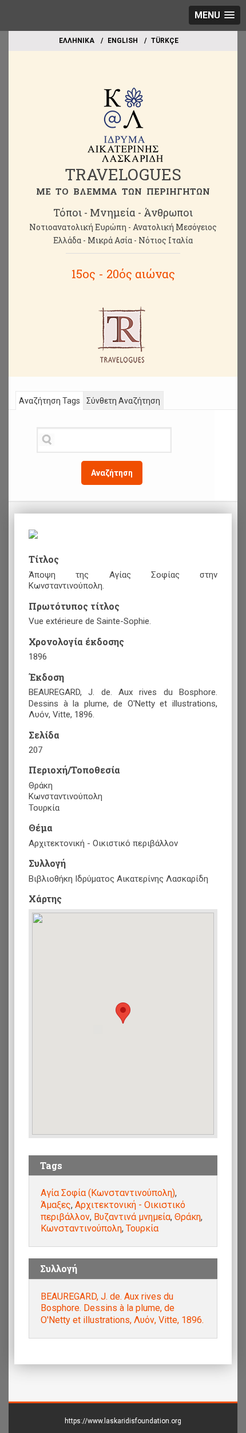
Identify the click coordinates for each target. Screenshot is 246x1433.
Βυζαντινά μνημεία (132, 1216)
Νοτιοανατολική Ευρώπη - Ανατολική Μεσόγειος (123, 227)
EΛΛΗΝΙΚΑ (76, 41)
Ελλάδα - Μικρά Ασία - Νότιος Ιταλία (123, 240)
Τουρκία (142, 1228)
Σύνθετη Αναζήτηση (123, 400)
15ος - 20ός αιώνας (123, 273)
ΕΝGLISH (123, 41)
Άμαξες (56, 1204)
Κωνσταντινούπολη (81, 1228)
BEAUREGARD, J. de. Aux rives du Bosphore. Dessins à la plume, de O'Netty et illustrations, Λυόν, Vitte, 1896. (122, 1308)
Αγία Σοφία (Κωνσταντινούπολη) (108, 1192)
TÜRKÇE (164, 41)
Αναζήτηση (112, 472)
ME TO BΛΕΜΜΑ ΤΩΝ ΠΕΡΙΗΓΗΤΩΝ (123, 191)
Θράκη (187, 1216)
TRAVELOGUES (123, 174)
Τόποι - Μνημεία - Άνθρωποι (123, 212)
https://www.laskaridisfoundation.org (123, 1421)
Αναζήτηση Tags (49, 400)
